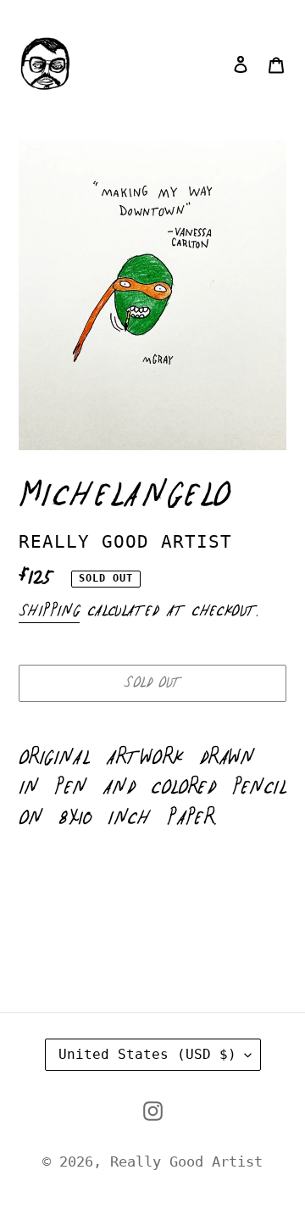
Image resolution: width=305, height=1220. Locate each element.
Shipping (49, 611)
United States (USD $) (147, 1054)
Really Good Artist (186, 1161)
